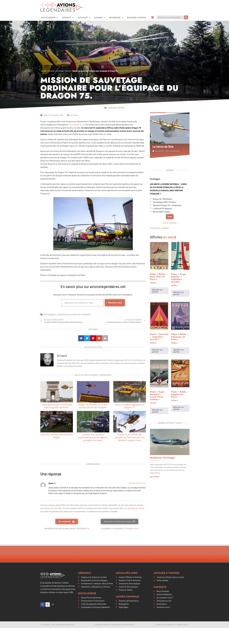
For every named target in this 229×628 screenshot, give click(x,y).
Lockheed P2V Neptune (162, 208)
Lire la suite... (155, 476)
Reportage (114, 17)
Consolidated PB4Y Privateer (164, 202)
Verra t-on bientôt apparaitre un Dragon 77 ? (129, 406)
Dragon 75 (52, 314)
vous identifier (56, 508)
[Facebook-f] (42, 604)
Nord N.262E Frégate (161, 211)
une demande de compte (134, 508)
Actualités (51, 71)
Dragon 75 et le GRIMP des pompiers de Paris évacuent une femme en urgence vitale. (129, 437)
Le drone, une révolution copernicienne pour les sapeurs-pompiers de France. (93, 437)
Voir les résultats (170, 222)
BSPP (45, 314)
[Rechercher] (186, 17)
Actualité (83, 17)
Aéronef (66, 17)
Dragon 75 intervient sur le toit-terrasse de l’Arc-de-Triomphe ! (93, 406)
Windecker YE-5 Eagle (162, 457)
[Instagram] (52, 604)
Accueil (43, 71)
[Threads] (47, 604)
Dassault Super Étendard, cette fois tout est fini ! (168, 146)
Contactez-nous (131, 528)
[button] (81, 338)
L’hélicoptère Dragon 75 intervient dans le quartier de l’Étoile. (56, 406)
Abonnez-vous (115, 302)
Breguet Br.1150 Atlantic (162, 199)
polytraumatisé (84, 314)
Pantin (74, 314)
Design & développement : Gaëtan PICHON (172, 624)
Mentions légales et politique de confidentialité (114, 624)
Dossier (98, 17)
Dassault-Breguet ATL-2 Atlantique (167, 205)
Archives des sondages (159, 228)
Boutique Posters (136, 17)
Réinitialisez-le (83, 528)
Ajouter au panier (157, 290)
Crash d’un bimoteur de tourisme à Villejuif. (56, 436)
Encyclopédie (48, 17)
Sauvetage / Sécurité (63, 71)
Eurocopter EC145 (77, 124)
